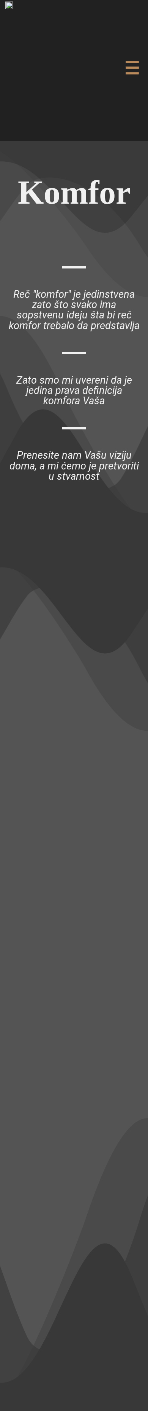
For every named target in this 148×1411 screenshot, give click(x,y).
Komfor (74, 192)
